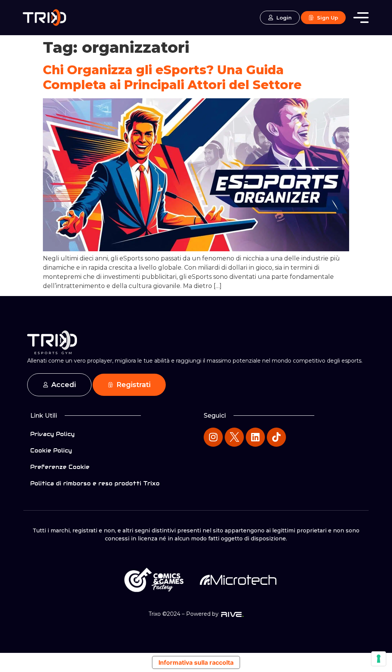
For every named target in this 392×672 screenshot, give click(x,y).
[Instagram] (213, 437)
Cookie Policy (51, 450)
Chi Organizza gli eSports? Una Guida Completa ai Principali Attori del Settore (172, 77)
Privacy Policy (52, 434)
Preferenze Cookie (60, 467)
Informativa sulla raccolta (196, 662)
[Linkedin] (255, 437)
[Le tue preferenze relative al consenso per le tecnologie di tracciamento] (378, 658)
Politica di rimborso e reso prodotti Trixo (95, 483)
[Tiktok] (276, 437)
